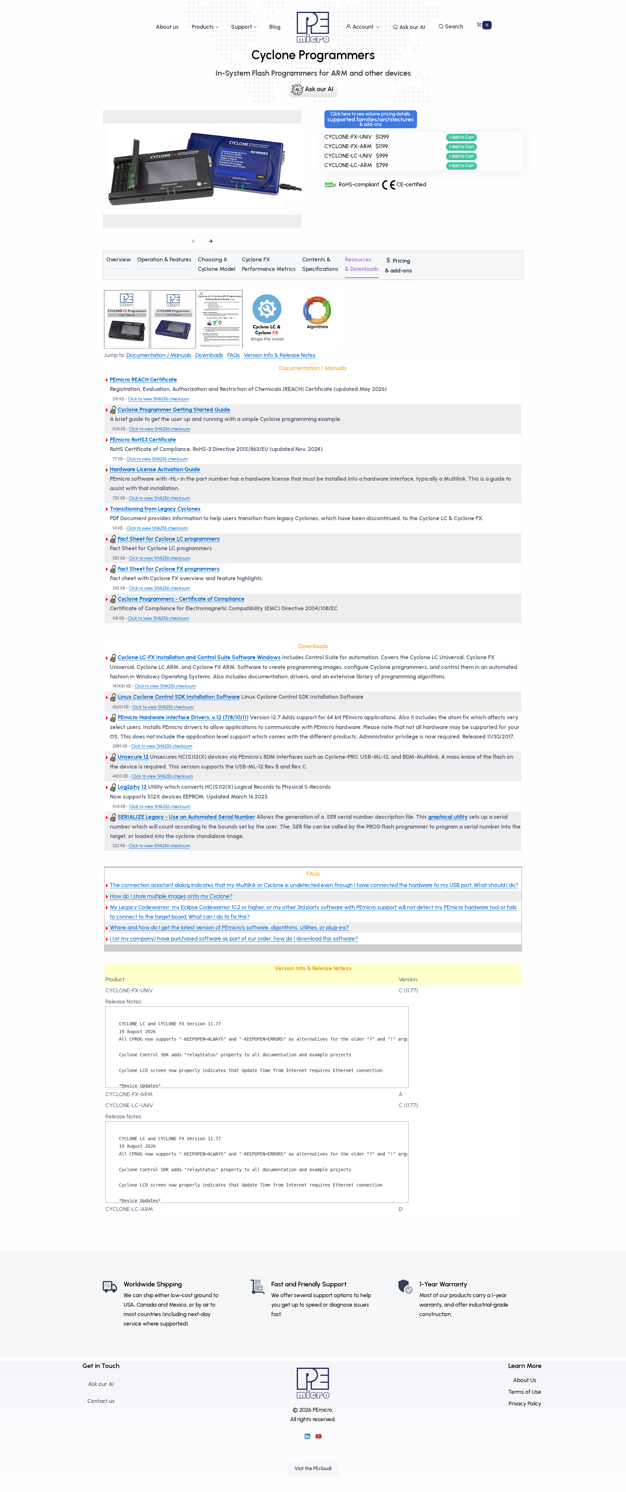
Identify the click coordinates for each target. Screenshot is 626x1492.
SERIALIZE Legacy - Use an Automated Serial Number (186, 817)
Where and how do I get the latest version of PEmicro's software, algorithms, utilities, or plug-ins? (229, 927)
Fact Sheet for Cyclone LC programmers (169, 539)
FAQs (233, 355)
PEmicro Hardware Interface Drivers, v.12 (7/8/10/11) (183, 717)
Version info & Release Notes (280, 355)
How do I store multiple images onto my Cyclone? (171, 896)
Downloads (209, 355)
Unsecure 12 (133, 757)
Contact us (101, 1401)
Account (363, 26)
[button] (210, 241)
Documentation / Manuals (159, 355)
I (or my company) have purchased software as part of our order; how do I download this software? (234, 938)
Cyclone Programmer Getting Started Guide (174, 409)
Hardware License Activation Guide (155, 469)
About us (167, 26)
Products (203, 26)
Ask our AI (411, 27)
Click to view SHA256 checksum (158, 398)
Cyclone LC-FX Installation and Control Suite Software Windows (199, 657)
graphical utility (448, 817)
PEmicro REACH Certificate (143, 379)
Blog (274, 26)
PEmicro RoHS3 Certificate (143, 439)
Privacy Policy (525, 1403)
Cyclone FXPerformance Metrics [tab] (269, 264)
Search (453, 26)
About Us (524, 1380)
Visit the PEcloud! (313, 1468)
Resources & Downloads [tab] (362, 264)
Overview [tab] (118, 259)
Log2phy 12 (132, 787)
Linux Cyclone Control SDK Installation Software (179, 696)
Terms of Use (524, 1391)
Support (241, 26)
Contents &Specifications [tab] (320, 264)
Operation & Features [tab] (164, 259)
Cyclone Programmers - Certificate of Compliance (181, 599)
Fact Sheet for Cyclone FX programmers (169, 569)
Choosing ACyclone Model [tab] (216, 264)
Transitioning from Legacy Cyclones (155, 508)
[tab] (398, 265)
